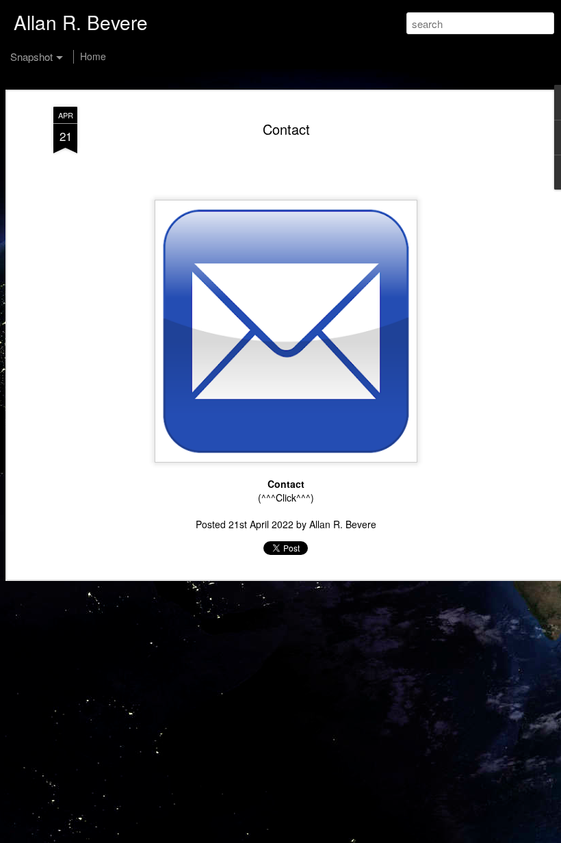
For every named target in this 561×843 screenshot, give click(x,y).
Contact (286, 129)
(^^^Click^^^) (286, 497)
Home (93, 56)
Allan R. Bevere (342, 524)
